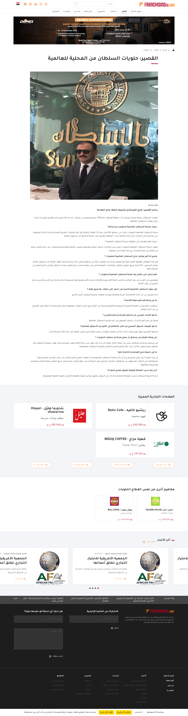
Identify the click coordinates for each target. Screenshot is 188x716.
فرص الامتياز (136, 12)
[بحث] (76, 4)
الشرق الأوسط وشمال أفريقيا (135, 685)
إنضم (116, 628)
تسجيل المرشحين (57, 690)
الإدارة (89, 685)
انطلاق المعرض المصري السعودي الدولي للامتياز (111, 599)
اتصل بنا (66, 12)
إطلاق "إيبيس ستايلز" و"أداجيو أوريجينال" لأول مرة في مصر (65, 599)
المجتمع (55, 12)
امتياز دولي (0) (38, 465)
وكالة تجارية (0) (79, 465)
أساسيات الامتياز (113, 681)
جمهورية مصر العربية (138, 681)
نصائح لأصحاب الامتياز (111, 685)
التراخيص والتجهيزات (83, 694)
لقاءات (156, 50)
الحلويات (146, 50)
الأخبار (124, 12)
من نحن (77, 12)
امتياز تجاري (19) (120, 465)
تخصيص (139, 712)
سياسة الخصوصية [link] (155, 712)
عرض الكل (151, 542)
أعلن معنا (88, 12)
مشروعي (101, 12)
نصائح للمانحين (113, 690)
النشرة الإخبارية (58, 681)
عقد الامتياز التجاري (112, 694)
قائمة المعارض (58, 685)
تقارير (144, 698)
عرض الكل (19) (161, 465)
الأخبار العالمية (141, 690)
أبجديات (113, 12)
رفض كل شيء (123, 712)
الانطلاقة (87, 681)
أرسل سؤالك (57, 656)
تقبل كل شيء (106, 712)
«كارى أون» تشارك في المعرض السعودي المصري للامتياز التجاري (156, 599)
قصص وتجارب (141, 702)
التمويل (88, 690)
